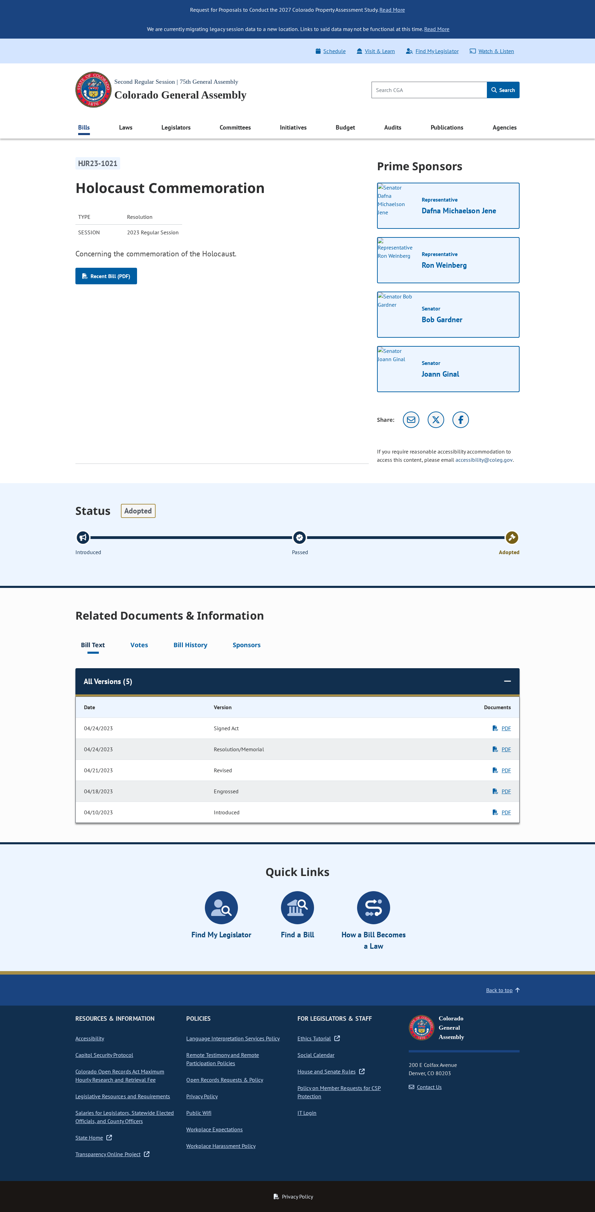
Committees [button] (235, 127)
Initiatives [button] (293, 127)
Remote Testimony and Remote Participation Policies (222, 1059)
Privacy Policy (201, 1096)
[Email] (411, 419)
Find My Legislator (437, 51)
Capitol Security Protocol (104, 1054)
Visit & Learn (380, 51)
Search (506, 89)
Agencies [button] (505, 127)
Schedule (334, 51)
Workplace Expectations (214, 1129)
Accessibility (89, 1038)
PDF (506, 728)
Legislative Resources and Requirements (122, 1096)
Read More (392, 9)
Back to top (499, 990)
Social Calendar (316, 1054)
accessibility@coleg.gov (484, 459)
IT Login (307, 1112)
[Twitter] (436, 419)
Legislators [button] (175, 127)
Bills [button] (84, 127)
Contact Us (429, 1086)
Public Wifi (198, 1112)
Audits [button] (392, 127)
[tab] (93, 646)
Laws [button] (126, 127)
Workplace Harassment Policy (220, 1145)
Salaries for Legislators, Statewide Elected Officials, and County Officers (124, 1116)
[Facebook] (460, 419)
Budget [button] (345, 127)
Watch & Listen (496, 51)
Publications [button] (447, 127)
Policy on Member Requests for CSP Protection (339, 1092)
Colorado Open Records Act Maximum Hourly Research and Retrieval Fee (119, 1075)
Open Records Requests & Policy (224, 1079)
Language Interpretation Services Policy (233, 1038)
